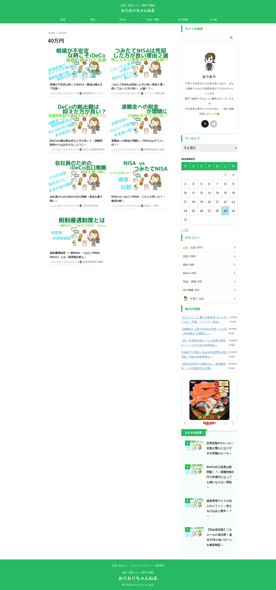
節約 (92, 19)
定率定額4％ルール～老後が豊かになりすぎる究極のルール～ (220, 448)
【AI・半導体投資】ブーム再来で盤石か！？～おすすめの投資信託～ (203, 343)
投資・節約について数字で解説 (138, 572)
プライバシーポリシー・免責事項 (147, 565)
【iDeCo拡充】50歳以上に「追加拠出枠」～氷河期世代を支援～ (203, 366)
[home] (213, 124)
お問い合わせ (118, 565)
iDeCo (122, 19)
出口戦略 (183, 19)
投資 (62, 19)
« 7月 (185, 230)
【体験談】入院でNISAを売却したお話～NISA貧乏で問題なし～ (204, 331)
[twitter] (205, 124)
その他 (213, 19)
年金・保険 (153, 19)
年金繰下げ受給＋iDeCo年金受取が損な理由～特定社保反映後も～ (204, 354)
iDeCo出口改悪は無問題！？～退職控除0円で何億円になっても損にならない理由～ (220, 477)
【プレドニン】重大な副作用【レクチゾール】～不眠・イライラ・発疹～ (204, 319)
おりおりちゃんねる (138, 10)
